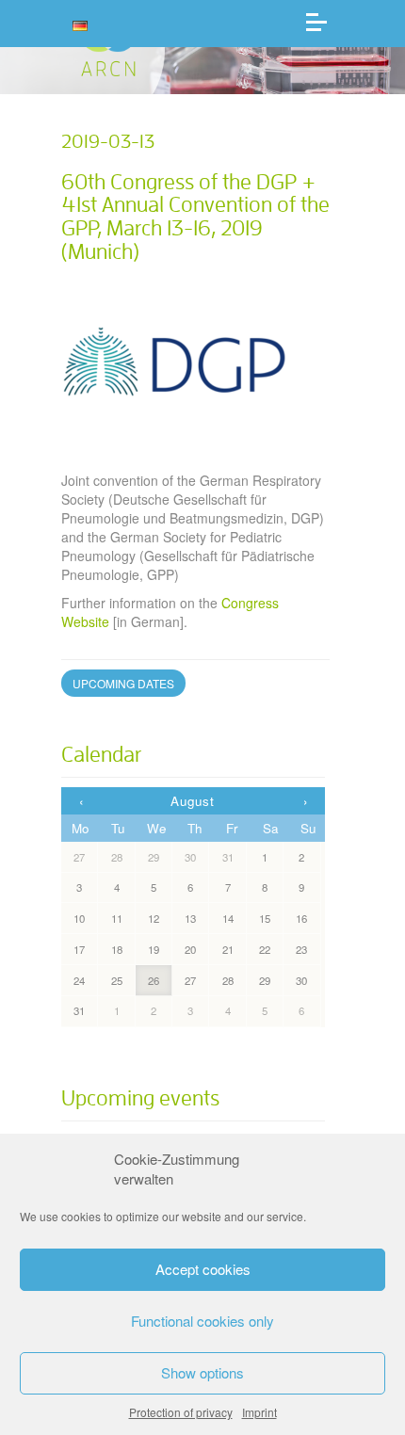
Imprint (259, 1412)
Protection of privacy (181, 1412)
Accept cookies (203, 1269)
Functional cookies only (202, 1320)
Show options (202, 1372)
